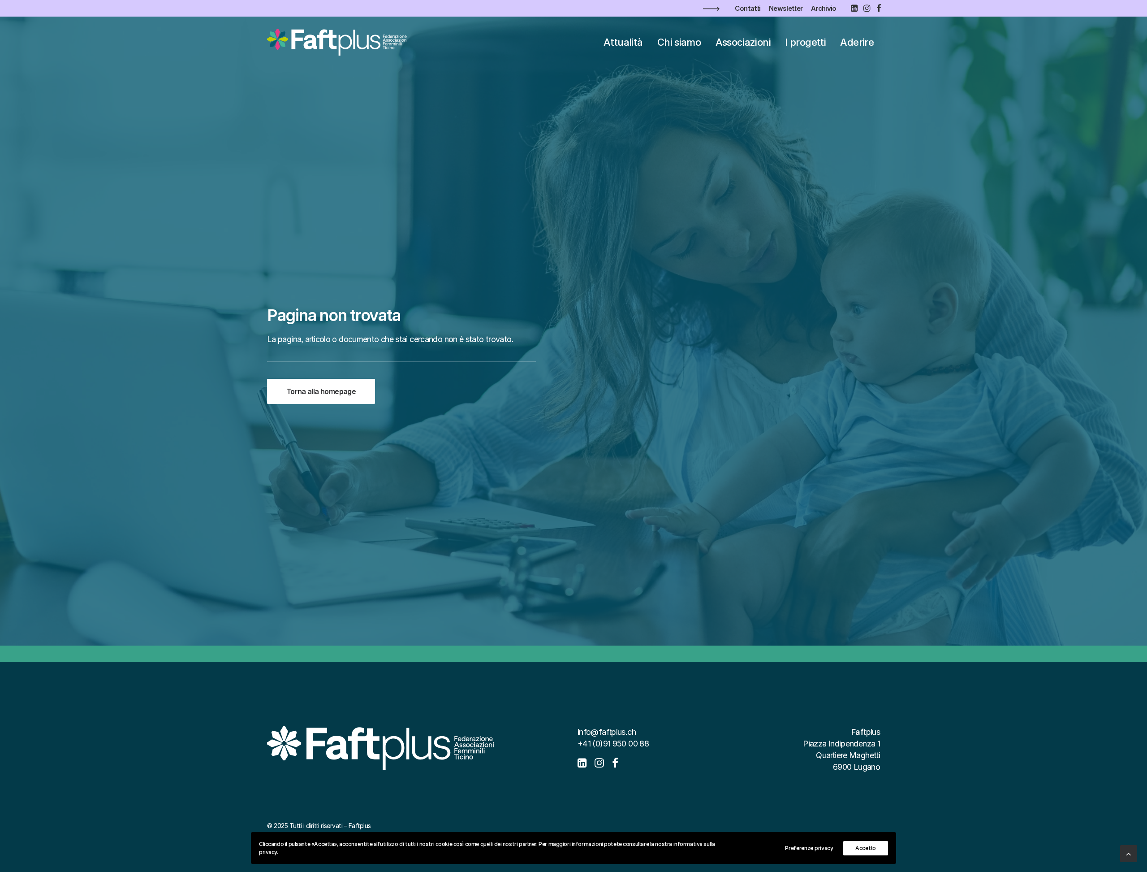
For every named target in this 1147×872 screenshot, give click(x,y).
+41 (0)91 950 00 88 (613, 743)
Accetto (865, 848)
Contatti (747, 8)
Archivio (824, 8)
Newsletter (786, 8)
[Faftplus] (337, 42)
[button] (854, 8)
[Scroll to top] (1128, 853)
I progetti (805, 42)
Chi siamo (679, 42)
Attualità (623, 42)
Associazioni (743, 42)
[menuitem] (747, 8)
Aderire (857, 42)
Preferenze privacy (809, 848)
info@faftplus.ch (607, 732)
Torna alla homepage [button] (321, 391)
